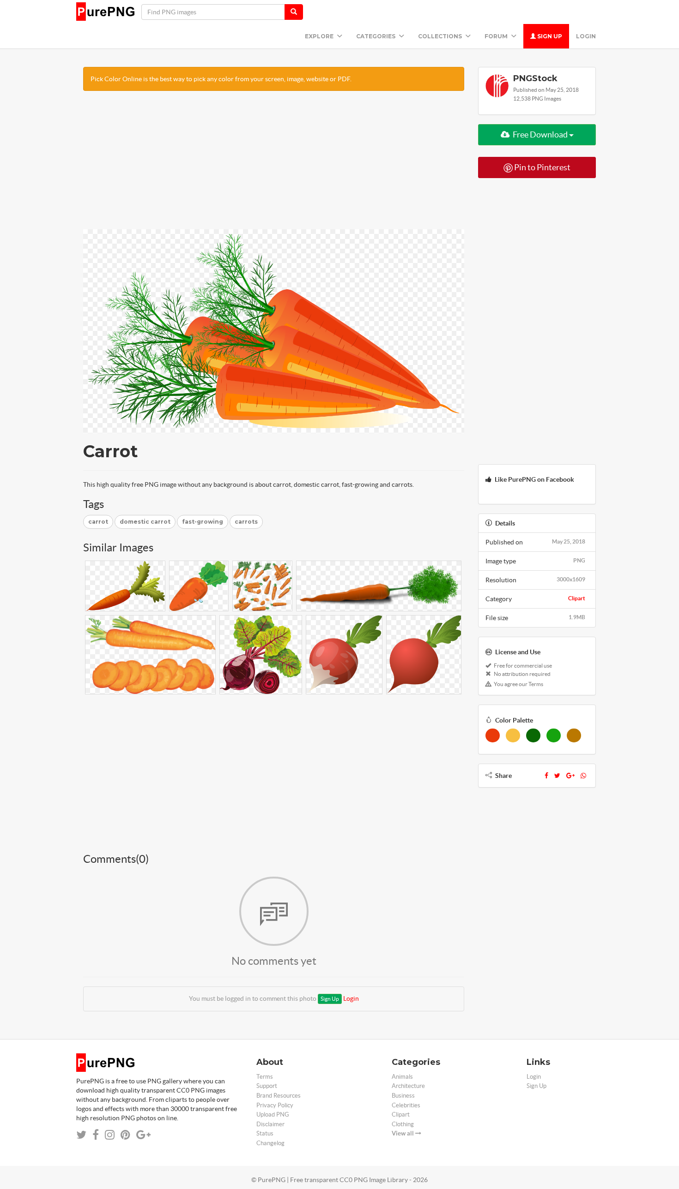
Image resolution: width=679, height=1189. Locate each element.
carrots (246, 521)
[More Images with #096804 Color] (533, 735)
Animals (402, 1076)
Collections (440, 36)
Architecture (408, 1085)
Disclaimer (270, 1124)
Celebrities (406, 1105)
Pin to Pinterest (541, 167)
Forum (497, 36)
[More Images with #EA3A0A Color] (492, 735)
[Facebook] (546, 775)
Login (586, 36)
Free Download (540, 134)
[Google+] (570, 775)
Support (266, 1085)
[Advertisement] (273, 164)
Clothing (403, 1124)
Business (403, 1095)
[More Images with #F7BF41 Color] (513, 735)
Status (264, 1133)
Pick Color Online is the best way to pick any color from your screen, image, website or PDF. (221, 79)
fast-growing (202, 521)
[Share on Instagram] (110, 1135)
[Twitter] (557, 775)
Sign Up (549, 36)
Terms (264, 1076)
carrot (98, 521)
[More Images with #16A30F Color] (553, 735)
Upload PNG (272, 1114)
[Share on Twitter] (81, 1135)
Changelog (270, 1143)
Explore (320, 36)
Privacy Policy (274, 1105)
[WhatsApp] (583, 775)
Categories (376, 36)
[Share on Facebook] (95, 1135)
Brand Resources (278, 1095)
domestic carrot (145, 521)
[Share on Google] (143, 1135)
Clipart (576, 598)
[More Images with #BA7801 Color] (574, 735)
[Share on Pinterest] (125, 1135)
